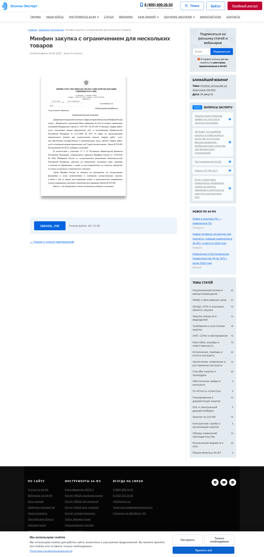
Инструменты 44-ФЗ (82, 17)
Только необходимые (219, 539)
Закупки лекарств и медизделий (205, 318)
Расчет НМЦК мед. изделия (82, 507)
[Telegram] (232, 482)
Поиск (194, 6)
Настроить (187, 540)
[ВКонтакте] (215, 482)
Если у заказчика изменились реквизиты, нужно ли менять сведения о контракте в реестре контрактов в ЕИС (210, 188)
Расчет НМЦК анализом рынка (84, 495)
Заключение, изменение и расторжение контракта (209, 363)
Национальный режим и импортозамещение (208, 291)
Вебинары (126, 17)
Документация (37, 525)
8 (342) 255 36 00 (123, 495)
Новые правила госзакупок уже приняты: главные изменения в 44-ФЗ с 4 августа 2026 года (212, 238)
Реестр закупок (74, 531)
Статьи (109, 17)
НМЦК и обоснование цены (210, 300)
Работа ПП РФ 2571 (206, 170)
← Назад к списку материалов (52, 242)
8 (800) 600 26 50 (123, 489)
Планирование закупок (79, 525)
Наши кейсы (55, 17)
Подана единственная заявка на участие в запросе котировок (208, 119)
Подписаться (221, 51)
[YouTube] (223, 482)
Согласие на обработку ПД (129, 513)
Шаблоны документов (51, 29)
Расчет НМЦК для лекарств (81, 501)
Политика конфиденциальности (132, 507)
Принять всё (203, 550)
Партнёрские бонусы (41, 519)
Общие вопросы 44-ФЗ (207, 452)
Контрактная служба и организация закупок (206, 425)
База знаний (147, 17)
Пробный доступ (245, 6)
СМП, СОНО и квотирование (210, 335)
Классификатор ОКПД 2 (79, 489)
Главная (32, 29)
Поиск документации (78, 519)
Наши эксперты (37, 513)
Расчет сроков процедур (80, 513)
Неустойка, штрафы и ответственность (206, 344)
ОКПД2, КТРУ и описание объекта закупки (208, 308)
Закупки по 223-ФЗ (204, 417)
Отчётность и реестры (207, 391)
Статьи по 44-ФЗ (38, 489)
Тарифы (35, 17)
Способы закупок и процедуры (204, 373)
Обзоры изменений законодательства (205, 434)
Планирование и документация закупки (207, 399)
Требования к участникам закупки (209, 327)
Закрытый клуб (210, 17)
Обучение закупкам (178, 17)
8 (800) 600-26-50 (158, 4)
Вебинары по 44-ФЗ (40, 495)
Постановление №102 (208, 161)
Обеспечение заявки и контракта (207, 382)
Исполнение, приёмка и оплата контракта (208, 353)
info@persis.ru (122, 501)
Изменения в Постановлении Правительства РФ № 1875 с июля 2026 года (211, 258)
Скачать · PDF (50, 225)
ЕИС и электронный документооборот (205, 408)
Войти (216, 6)
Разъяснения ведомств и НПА (208, 444)
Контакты (233, 17)
